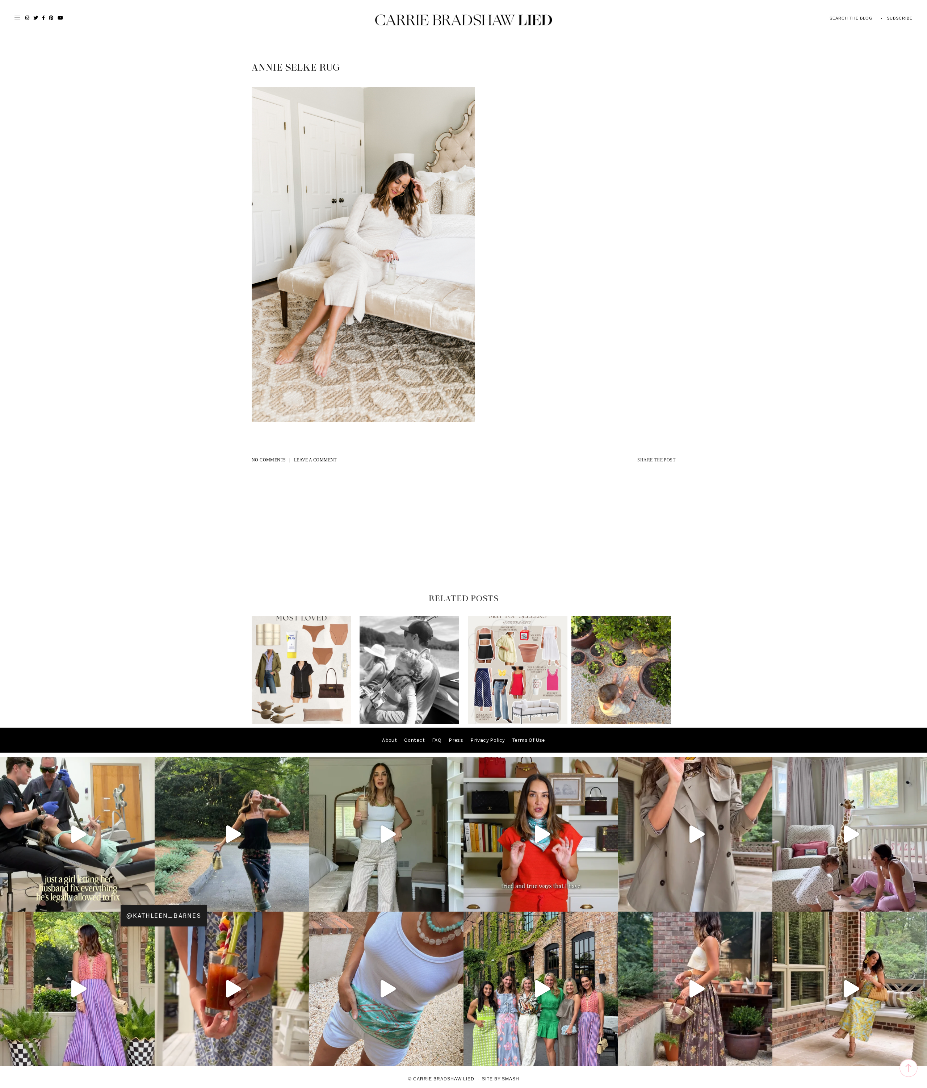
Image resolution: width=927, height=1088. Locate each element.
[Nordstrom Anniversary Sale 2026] (301, 722)
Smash (510, 1078)
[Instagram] (147, 903)
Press (456, 740)
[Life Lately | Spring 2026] (621, 722)
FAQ (436, 740)
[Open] (77, 834)
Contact (414, 740)
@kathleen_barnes (163, 916)
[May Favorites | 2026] (517, 722)
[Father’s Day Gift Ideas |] (409, 722)
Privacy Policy (487, 740)
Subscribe (900, 18)
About (389, 740)
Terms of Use (528, 740)
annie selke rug (296, 68)
